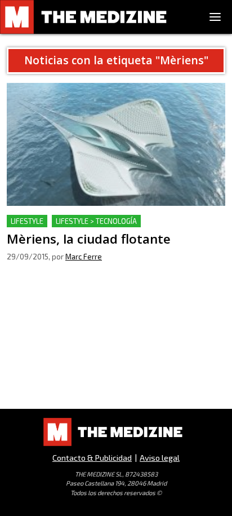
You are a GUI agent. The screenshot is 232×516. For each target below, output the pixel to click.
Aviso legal (160, 457)
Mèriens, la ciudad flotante (61, 221)
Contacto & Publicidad (92, 457)
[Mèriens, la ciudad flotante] (116, 144)
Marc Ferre (83, 256)
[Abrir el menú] (215, 17)
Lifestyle (27, 221)
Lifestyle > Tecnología (96, 221)
